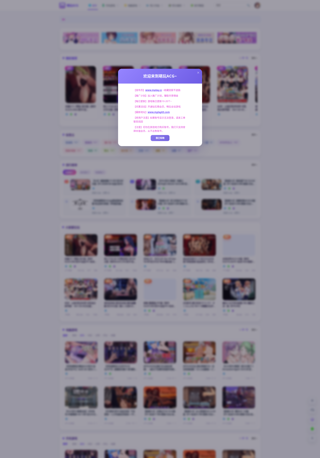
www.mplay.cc (153, 90)
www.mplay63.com (159, 112)
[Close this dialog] (198, 72)
